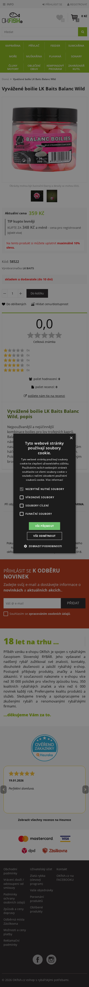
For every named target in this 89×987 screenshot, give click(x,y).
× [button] (71, 438)
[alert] (44, 493)
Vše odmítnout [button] (44, 536)
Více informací (54, 480)
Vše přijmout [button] (44, 526)
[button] (44, 546)
